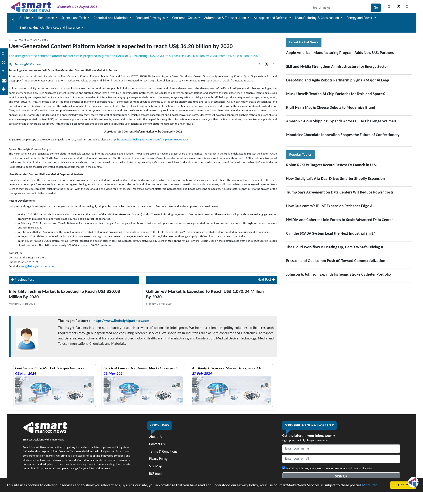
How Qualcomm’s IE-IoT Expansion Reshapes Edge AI (330, 206)
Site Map (155, 466)
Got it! (403, 485)
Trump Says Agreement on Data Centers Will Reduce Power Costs (339, 192)
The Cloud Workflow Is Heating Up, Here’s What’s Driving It (334, 247)
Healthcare (46, 18)
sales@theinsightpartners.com (36, 266)
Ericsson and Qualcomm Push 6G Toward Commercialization (335, 261)
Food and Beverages (150, 18)
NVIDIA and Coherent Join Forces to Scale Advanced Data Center (339, 220)
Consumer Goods (184, 18)
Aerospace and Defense (271, 18)
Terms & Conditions (163, 451)
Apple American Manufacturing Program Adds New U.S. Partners (340, 53)
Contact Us (157, 444)
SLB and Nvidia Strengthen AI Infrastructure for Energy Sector (337, 67)
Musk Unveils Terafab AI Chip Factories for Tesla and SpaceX (335, 94)
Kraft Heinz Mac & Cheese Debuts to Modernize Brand (330, 108)
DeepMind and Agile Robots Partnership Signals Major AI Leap (337, 80)
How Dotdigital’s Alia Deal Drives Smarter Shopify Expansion (335, 179)
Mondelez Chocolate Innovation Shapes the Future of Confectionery (343, 135)
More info (369, 485)
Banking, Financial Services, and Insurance (50, 27)
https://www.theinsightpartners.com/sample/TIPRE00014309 (153, 139)
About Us (155, 437)
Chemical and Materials (111, 18)
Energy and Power (360, 18)
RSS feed (155, 474)
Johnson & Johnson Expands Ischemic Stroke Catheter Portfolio (338, 274)
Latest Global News (303, 42)
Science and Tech (74, 18)
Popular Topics (300, 155)
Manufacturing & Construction (317, 18)
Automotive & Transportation (225, 18)
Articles (25, 18)
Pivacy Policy (158, 459)
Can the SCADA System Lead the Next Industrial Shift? (330, 234)
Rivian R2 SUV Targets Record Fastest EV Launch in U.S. (331, 165)
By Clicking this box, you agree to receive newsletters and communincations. (329, 468)
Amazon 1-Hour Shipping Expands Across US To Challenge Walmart (341, 121)
